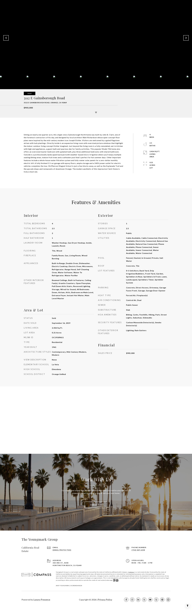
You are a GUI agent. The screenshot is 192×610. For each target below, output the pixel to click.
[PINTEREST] (162, 599)
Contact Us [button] (96, 505)
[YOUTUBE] (150, 599)
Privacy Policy (105, 599)
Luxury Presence (42, 599)
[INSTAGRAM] (132, 599)
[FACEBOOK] (126, 599)
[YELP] (156, 599)
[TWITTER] (144, 599)
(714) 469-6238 (138, 550)
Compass (131, 572)
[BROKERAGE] (168, 599)
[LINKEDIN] (138, 599)
